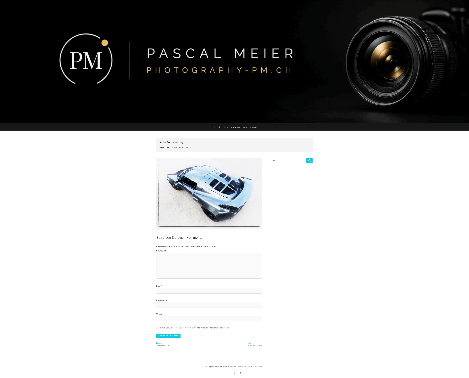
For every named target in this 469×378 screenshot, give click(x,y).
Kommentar (161, 251)
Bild (163, 147)
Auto (171, 147)
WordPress (241, 367)
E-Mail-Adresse (162, 300)
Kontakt (253, 127)
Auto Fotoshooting (180, 147)
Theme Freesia (231, 367)
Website (159, 314)
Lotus (189, 147)
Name (159, 286)
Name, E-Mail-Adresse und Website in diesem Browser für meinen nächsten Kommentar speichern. (194, 328)
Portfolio (235, 127)
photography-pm (212, 367)
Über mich (223, 127)
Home (214, 127)
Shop (245, 127)
